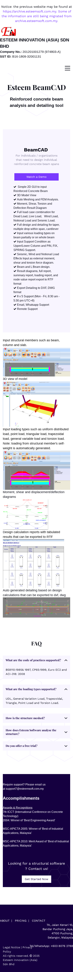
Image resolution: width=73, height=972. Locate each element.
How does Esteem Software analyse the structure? (31, 732)
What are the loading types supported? (31, 689)
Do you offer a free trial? (21, 746)
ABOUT (5, 920)
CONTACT (38, 920)
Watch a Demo (36, 176)
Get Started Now (36, 879)
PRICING (21, 920)
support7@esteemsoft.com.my (25, 788)
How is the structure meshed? (25, 718)
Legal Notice (11, 947)
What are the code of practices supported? (33, 660)
